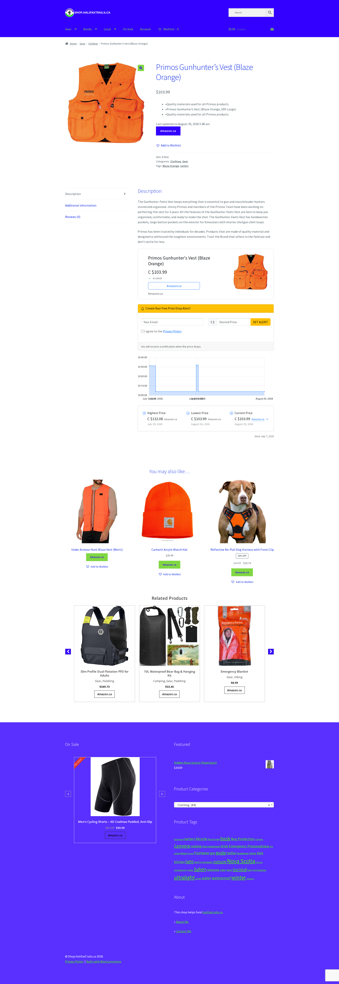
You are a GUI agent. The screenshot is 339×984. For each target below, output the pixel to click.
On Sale (128, 29)
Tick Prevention (259, 870)
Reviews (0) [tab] (72, 217)
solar (223, 870)
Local (107, 29)
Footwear (202, 852)
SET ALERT (260, 322)
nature (219, 861)
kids (260, 853)
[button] (141, 68)
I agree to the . (163, 331)
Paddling (108, 681)
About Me (182, 922)
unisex (198, 878)
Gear (68, 29)
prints (190, 870)
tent (250, 870)
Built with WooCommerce (103, 961)
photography (180, 870)
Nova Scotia (241, 861)
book (225, 838)
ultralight (184, 877)
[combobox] (224, 805)
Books (87, 29)
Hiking (238, 677)
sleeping (213, 870)
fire (271, 846)
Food (190, 853)
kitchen (179, 862)
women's (250, 878)
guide (221, 852)
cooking (196, 846)
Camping (159, 681)
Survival (240, 869)
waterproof (221, 877)
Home (73, 43)
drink (224, 846)
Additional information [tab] (80, 205)
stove (229, 870)
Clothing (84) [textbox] (223, 805)
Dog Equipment (211, 846)
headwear (243, 853)
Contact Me (183, 931)
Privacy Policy (172, 331)
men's (197, 862)
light (189, 861)
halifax (231, 853)
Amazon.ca (168, 131)
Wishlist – (171, 29)
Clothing (93, 43)
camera (259, 839)
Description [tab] (73, 194)
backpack (179, 839)
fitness (184, 853)
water (206, 878)
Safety (184, 166)
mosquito (207, 862)
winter (238, 877)
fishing (177, 853)
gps (212, 853)
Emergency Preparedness (249, 846)
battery (189, 839)
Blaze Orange (171, 166)
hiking (252, 853)
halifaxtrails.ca (212, 912)
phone (259, 862)
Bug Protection (242, 839)
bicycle (201, 838)
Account (145, 29)
